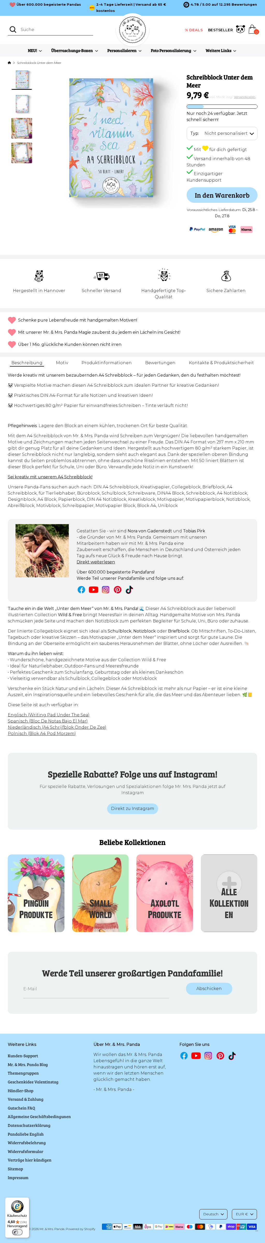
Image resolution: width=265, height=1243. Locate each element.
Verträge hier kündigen (29, 1160)
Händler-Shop (20, 1090)
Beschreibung (26, 362)
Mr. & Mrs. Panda (52, 1229)
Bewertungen (160, 362)
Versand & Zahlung (25, 1099)
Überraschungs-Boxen (72, 50)
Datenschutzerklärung (29, 1125)
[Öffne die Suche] (13, 29)
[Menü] (257, 1232)
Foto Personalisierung (171, 50)
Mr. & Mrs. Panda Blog (28, 1064)
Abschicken (209, 988)
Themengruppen (23, 1073)
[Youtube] (93, 589)
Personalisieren (122, 50)
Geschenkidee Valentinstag (33, 1081)
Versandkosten (244, 97)
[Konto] (240, 30)
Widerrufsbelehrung (27, 1142)
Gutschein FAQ (21, 1108)
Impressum (18, 1177)
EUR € (242, 1214)
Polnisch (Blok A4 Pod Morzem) (42, 733)
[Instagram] (106, 589)
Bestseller (220, 30)
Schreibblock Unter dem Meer (39, 63)
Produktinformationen (107, 362)
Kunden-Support (23, 1055)
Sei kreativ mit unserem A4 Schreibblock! (50, 476)
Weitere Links (219, 50)
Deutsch (210, 1214)
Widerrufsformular (25, 1151)
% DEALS (194, 30)
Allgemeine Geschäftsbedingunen (39, 1116)
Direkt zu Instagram (132, 808)
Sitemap (15, 1168)
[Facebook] (81, 589)
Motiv (62, 362)
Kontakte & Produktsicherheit (221, 362)
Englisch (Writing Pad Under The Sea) (49, 714)
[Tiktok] (130, 589)
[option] (220, 5)
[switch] (17, 1232)
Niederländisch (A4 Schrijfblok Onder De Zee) (57, 727)
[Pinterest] (117, 589)
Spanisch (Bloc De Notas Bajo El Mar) (48, 721)
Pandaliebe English (26, 1134)
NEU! (33, 50)
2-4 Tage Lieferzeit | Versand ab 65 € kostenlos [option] (131, 8)
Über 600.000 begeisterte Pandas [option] (49, 4)
